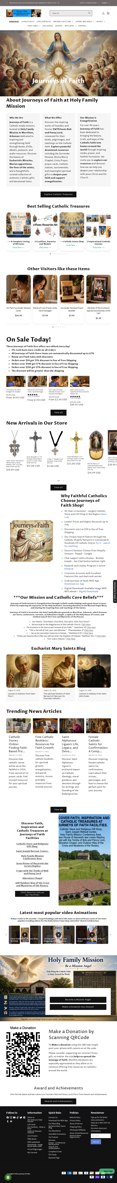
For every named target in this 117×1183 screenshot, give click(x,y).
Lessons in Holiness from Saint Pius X (21, 695)
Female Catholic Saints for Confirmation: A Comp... (98, 744)
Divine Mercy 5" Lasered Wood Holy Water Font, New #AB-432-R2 (96, 467)
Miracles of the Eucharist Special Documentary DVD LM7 (98, 311)
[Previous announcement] (6, 3)
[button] (63, 21)
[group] (37, 396)
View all (58, 412)
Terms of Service (76, 1124)
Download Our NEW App (58, 1120)
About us (30, 1117)
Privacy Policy (75, 1120)
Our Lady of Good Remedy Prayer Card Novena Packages (56, 392)
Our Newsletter (55, 1131)
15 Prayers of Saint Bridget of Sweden (13, 391)
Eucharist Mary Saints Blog (57, 1127)
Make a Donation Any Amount (78, 1007)
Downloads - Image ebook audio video (35, 1145)
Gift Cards (31, 1124)
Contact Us (53, 1117)
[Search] (89, 13)
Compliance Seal (55, 1152)
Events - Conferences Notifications (57, 1143)
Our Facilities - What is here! (36, 1128)
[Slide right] (63, 480)
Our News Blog (54, 1124)
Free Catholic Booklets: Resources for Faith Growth (45, 742)
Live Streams (32, 1136)
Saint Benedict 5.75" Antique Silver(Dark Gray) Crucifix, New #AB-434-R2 (34, 460)
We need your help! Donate (34, 1120)
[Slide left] (53, 480)
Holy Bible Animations (57, 1134)
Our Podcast (53, 1137)
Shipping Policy (76, 1127)
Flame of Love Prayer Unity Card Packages (45, 309)
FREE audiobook (33, 1142)
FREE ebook (31, 1139)
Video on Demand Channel (34, 1132)
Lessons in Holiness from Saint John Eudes (92, 695)
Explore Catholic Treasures (58, 194)
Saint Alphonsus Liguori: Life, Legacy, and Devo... (70, 744)
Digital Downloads (88, 591)
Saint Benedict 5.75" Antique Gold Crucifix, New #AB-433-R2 (75, 459)
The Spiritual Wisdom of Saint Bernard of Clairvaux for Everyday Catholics (57, 696)
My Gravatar (32, 1152)
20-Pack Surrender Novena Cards (18, 309)
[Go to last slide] (6, 935)
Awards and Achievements (58, 1101)
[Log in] (103, 13)
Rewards (69, 568)
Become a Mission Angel (78, 999)
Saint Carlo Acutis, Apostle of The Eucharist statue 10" (79, 392)
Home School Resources (79, 1133)
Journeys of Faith (24, 1174)
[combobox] (71, 13)
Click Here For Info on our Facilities (32, 893)
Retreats (52, 1140)
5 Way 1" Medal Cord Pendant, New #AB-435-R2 (55, 461)
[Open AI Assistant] (111, 1177)
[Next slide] (111, 935)
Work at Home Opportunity (75, 1136)
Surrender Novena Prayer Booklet (72, 309)
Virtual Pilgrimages (34, 1149)
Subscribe (96, 1142)
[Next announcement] (77, 3)
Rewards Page (54, 1158)
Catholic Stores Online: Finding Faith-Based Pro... (18, 744)
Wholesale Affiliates (78, 1130)
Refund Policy (75, 1117)
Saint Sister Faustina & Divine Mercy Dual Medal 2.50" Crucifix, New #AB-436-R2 (15, 464)
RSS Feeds (53, 1155)
